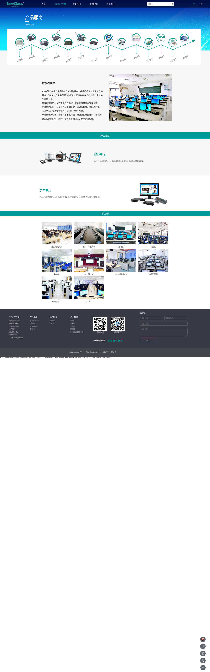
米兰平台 (2, 357)
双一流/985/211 (34, 320)
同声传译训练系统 (14, 323)
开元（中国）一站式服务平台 (45, 357)
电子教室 (11, 329)
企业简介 (72, 320)
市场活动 (52, 323)
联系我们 (72, 329)
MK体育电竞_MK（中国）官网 (86, 357)
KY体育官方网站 (18, 357)
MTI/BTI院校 (33, 326)
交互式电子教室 (13, 332)
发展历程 (72, 323)
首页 (43, 4)
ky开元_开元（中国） (30, 357)
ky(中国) (77, 4)
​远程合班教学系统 (14, 326)
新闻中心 (94, 4)
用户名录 (32, 329)
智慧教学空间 (13, 334)
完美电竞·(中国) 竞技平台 (103, 357)
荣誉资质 (72, 326)
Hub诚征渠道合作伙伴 (76, 332)
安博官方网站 (58, 357)
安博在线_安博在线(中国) (70, 357)
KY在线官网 (9, 357)
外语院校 (32, 323)
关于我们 (110, 4)
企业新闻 (52, 320)
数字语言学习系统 (14, 320)
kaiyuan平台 (60, 4)
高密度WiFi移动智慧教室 (16, 337)
